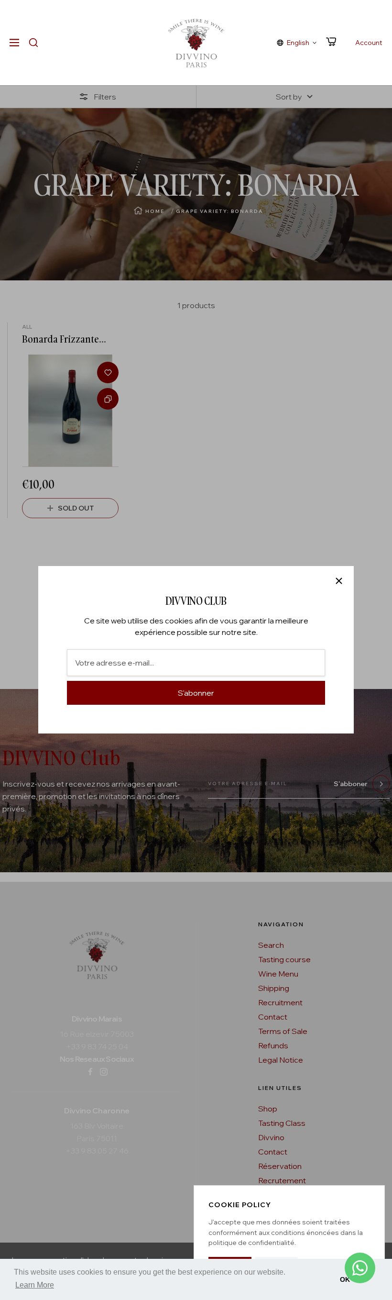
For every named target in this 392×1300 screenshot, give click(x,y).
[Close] (339, 581)
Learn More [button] (34, 1285)
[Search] (33, 42)
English (298, 42)
